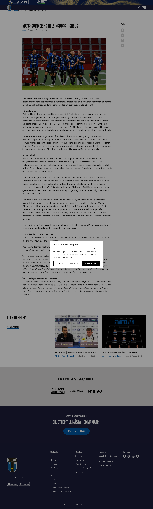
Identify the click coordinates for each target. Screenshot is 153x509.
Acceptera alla (91, 263)
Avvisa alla (74, 263)
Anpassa (60, 263)
